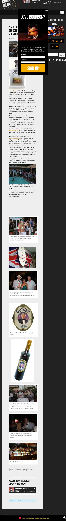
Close (46, 10)
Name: (24, 54)
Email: (24, 60)
